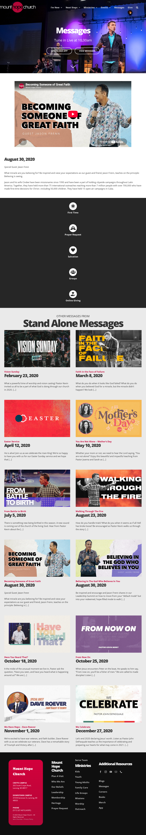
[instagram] (106, 772)
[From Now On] (109, 617)
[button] (137, 7)
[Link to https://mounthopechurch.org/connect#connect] (73, 272)
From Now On (83, 657)
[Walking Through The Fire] (109, 471)
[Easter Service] (37, 401)
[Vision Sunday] (37, 331)
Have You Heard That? (16, 657)
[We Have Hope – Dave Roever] (37, 686)
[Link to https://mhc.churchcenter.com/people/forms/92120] (73, 250)
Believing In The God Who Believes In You (98, 581)
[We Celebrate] (109, 686)
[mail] (116, 772)
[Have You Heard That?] (37, 617)
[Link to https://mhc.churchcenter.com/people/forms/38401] (73, 206)
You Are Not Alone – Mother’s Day (94, 441)
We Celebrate (83, 726)
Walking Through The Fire (89, 511)
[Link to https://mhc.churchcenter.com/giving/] (73, 294)
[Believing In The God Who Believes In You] (109, 541)
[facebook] (100, 772)
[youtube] (111, 772)
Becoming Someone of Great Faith (22, 581)
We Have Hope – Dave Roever (20, 726)
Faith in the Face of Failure (90, 371)
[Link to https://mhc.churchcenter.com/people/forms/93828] (73, 228)
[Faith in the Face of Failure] (109, 331)
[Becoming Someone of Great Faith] (37, 541)
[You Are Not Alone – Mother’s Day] (109, 401)
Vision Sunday (11, 371)
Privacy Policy (28, 819)
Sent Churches (18, 819)
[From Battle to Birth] (37, 471)
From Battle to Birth (15, 511)
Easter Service (11, 441)
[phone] (121, 772)
